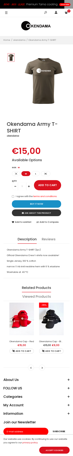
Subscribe (59, 431)
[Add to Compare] (21, 324)
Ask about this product (38, 213)
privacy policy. (30, 442)
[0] (66, 13)
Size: (16, 167)
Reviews (49, 239)
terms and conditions (45, 196)
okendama (13, 135)
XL (45, 173)
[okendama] (36, 26)
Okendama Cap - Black (52, 341)
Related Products (36, 287)
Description (27, 239)
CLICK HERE (64, 5)
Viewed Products (36, 296)
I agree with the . (36, 196)
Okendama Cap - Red (21, 341)
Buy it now (36, 204)
